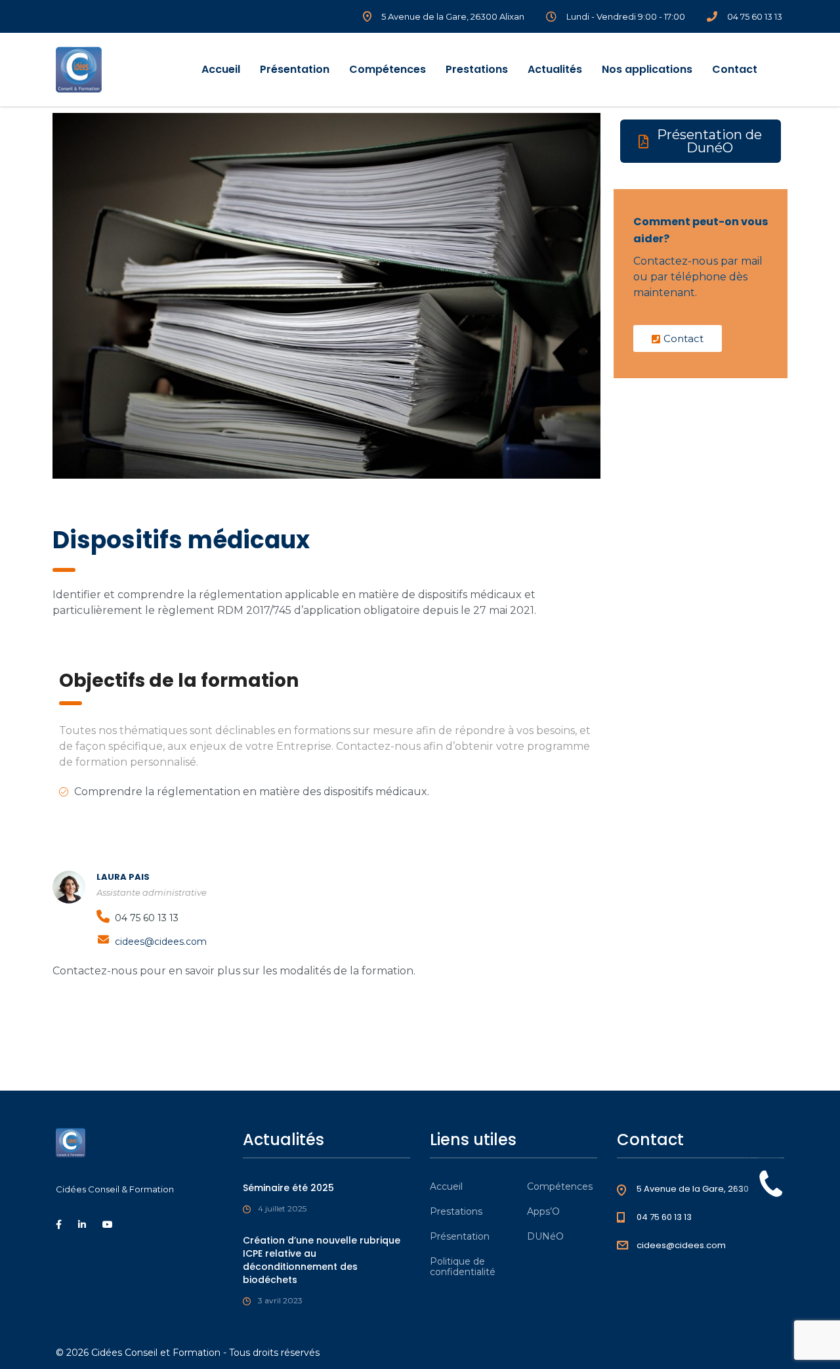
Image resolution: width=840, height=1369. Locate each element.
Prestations (477, 69)
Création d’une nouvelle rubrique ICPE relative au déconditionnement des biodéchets (321, 1260)
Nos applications (647, 69)
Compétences (387, 69)
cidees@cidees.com (161, 941)
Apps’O (543, 1211)
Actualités (555, 69)
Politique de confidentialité (462, 1266)
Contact (734, 69)
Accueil (220, 69)
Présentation (294, 69)
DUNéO (545, 1236)
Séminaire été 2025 (288, 1187)
